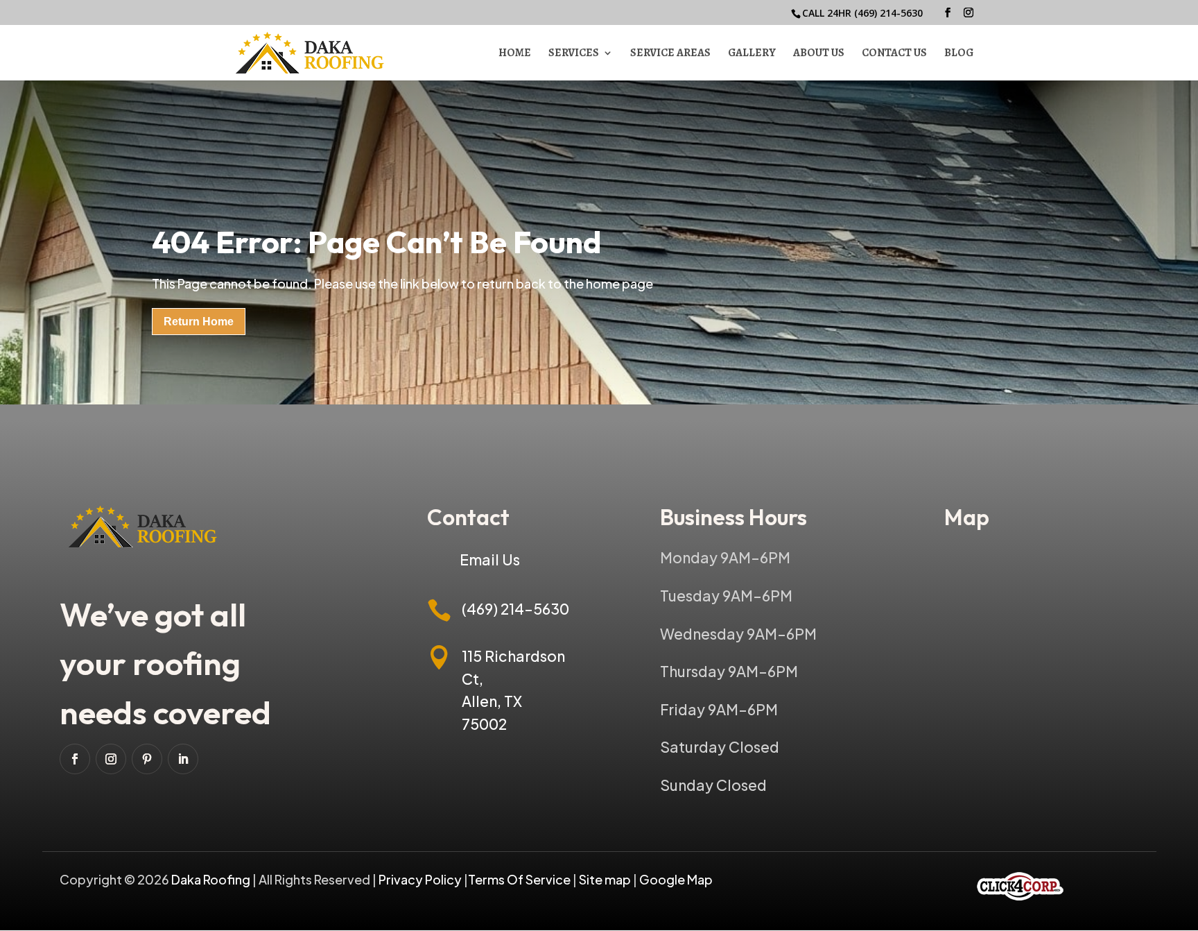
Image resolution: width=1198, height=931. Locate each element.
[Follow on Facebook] (75, 759)
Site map (605, 879)
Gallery (752, 54)
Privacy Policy (420, 879)
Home (514, 54)
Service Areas (670, 54)
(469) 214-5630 (888, 12)
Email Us (490, 559)
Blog (958, 54)
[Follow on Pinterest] (147, 759)
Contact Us (894, 54)
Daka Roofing (211, 879)
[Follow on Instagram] (111, 759)
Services (573, 54)
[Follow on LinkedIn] (183, 759)
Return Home (199, 321)
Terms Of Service (520, 879)
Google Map (676, 879)
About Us (818, 54)
